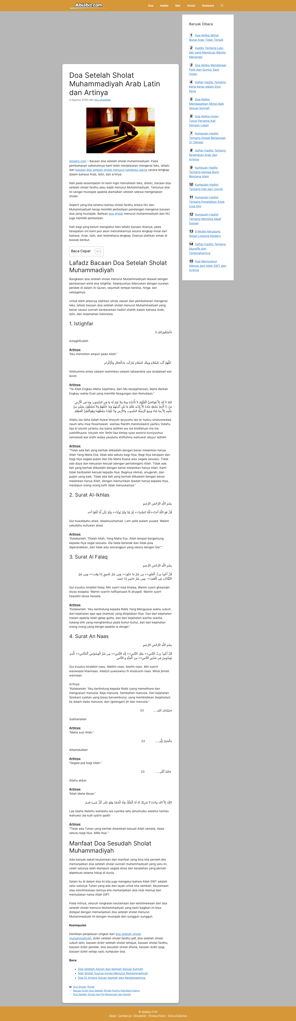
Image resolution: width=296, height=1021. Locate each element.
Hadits (164, 5)
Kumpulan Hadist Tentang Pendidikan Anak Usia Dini (207, 202)
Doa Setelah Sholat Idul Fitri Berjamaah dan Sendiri (102, 994)
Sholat (191, 5)
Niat (177, 5)
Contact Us (125, 1015)
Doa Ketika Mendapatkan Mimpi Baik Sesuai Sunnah (206, 104)
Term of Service (177, 1015)
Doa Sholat (79, 986)
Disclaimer (140, 1015)
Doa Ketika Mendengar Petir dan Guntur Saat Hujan (207, 69)
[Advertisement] (120, 39)
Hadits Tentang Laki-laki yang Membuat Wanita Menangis (207, 52)
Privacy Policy (157, 1015)
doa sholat (116, 213)
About (112, 1015)
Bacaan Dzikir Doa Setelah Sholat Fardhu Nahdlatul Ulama (106, 990)
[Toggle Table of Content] (96, 251)
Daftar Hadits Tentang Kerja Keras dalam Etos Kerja (207, 86)
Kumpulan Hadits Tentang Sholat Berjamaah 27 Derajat (207, 138)
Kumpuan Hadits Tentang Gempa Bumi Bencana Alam (204, 172)
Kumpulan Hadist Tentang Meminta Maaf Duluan (205, 219)
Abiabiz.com (77, 161)
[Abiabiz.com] (88, 5)
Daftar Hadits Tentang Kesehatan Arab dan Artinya (207, 155)
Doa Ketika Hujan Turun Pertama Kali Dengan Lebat (204, 121)
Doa (150, 5)
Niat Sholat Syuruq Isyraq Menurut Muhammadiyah (113, 973)
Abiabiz (146, 1011)
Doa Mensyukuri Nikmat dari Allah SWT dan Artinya (207, 266)
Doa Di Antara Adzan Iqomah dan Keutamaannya (111, 977)
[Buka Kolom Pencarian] (222, 5)
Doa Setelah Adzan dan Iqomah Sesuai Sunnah (110, 969)
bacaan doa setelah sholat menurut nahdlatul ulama (111, 170)
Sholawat (208, 5)
